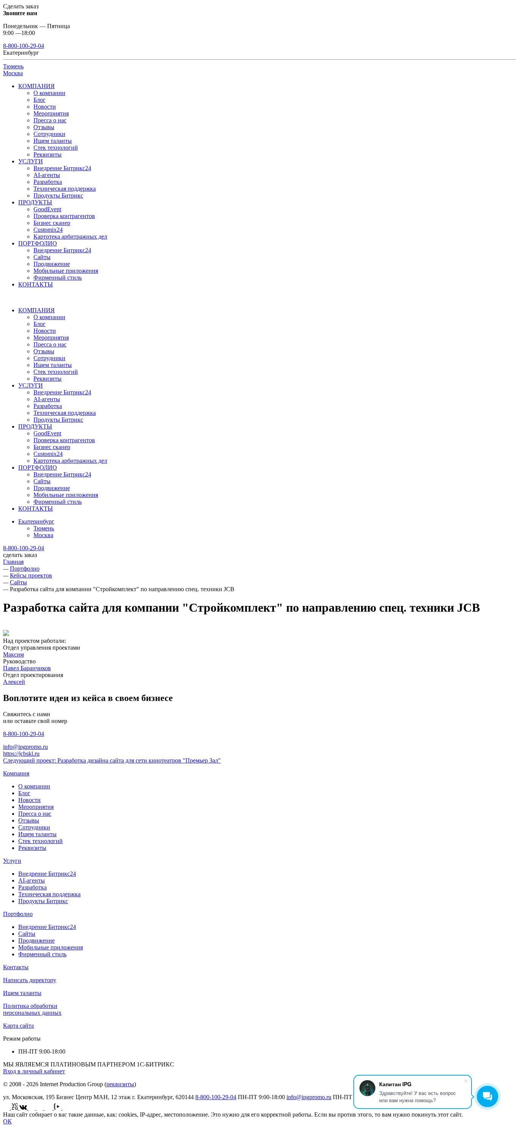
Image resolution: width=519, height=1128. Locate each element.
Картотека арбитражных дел (70, 236)
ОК (7, 1121)
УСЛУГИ (30, 161)
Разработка (47, 182)
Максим (13, 654)
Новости (44, 106)
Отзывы (43, 127)
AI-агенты (46, 175)
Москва (13, 73)
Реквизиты (47, 154)
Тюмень (13, 66)
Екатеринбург (36, 521)
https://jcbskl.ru (21, 753)
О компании (49, 93)
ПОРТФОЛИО (37, 243)
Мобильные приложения (65, 270)
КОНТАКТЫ (35, 284)
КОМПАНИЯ (36, 86)
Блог (39, 100)
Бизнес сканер (51, 223)
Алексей (14, 682)
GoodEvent (47, 209)
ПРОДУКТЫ (35, 202)
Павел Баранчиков (27, 668)
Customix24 (48, 229)
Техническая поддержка (64, 188)
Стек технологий (55, 147)
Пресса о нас (49, 120)
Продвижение (51, 264)
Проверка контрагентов (64, 216)
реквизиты (120, 1084)
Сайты (42, 257)
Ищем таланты (52, 141)
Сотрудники (49, 134)
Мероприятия (51, 113)
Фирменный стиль (57, 277)
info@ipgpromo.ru (25, 747)
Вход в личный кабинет (34, 1071)
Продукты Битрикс (58, 195)
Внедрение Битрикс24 (62, 168)
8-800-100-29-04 (23, 46)
